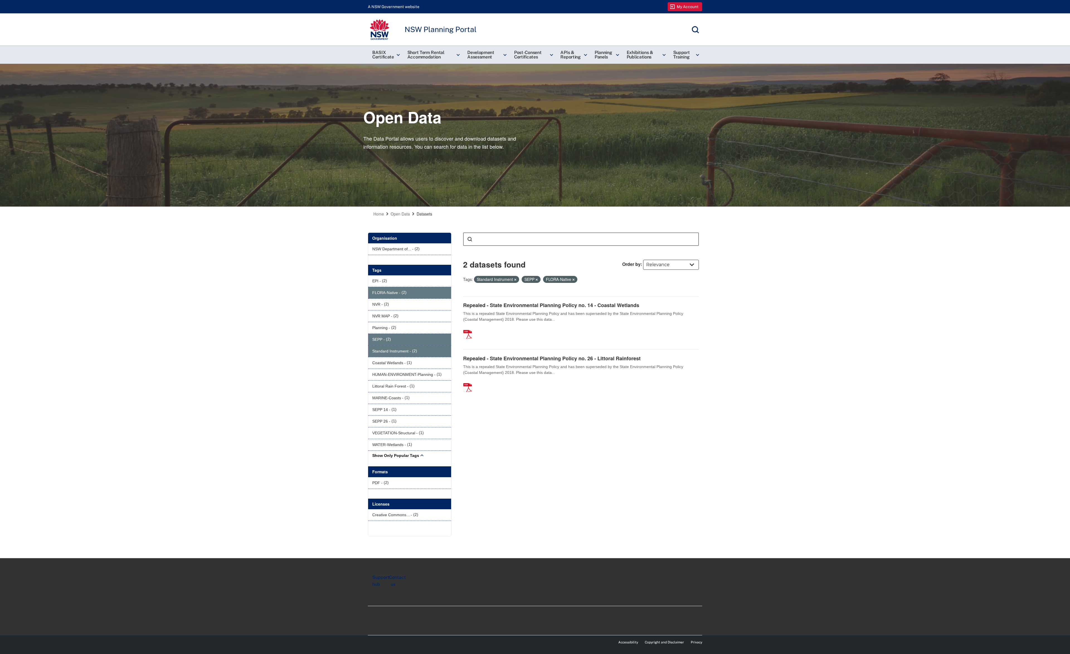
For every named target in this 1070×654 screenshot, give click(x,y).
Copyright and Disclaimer (664, 642)
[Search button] (469, 239)
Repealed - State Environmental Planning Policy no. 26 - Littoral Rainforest (552, 358)
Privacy (696, 642)
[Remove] (515, 279)
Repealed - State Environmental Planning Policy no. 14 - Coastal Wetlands (551, 305)
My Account (688, 6)
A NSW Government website (393, 6)
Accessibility (628, 642)
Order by (631, 264)
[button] (385, 55)
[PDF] (469, 328)
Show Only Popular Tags (395, 455)
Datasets (424, 214)
